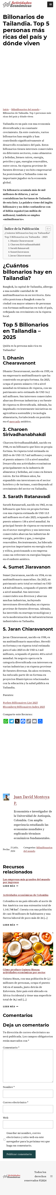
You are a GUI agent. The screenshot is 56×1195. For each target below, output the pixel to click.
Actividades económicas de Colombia (25, 895)
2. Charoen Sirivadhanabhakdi (24, 244)
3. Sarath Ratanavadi (18, 248)
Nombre (9, 1087)
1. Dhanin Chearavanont (20, 240)
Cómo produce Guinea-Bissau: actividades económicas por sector (24, 971)
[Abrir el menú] (51, 1176)
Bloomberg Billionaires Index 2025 (24, 707)
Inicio (6, 109)
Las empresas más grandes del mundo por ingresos (26, 881)
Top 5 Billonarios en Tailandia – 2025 (26, 237)
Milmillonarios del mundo (25, 109)
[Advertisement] (28, 78)
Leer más (10, 886)
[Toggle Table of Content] (46, 228)
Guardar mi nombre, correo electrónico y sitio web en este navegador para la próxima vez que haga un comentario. (28, 1139)
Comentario (11, 1047)
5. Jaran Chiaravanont (19, 255)
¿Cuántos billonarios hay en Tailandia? (27, 233)
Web (5, 1117)
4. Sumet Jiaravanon (18, 252)
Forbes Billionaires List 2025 (20, 702)
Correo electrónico (15, 1102)
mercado (14, 421)
